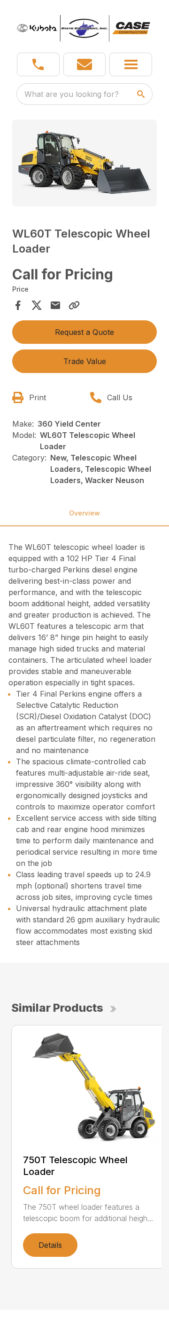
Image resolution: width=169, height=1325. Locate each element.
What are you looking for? (71, 94)
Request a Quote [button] (84, 332)
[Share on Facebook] (17, 305)
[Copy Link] (74, 305)
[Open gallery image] (84, 162)
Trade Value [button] (84, 361)
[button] (38, 64)
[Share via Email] (55, 305)
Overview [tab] (84, 513)
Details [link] (50, 1245)
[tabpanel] (84, 164)
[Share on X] (36, 305)
